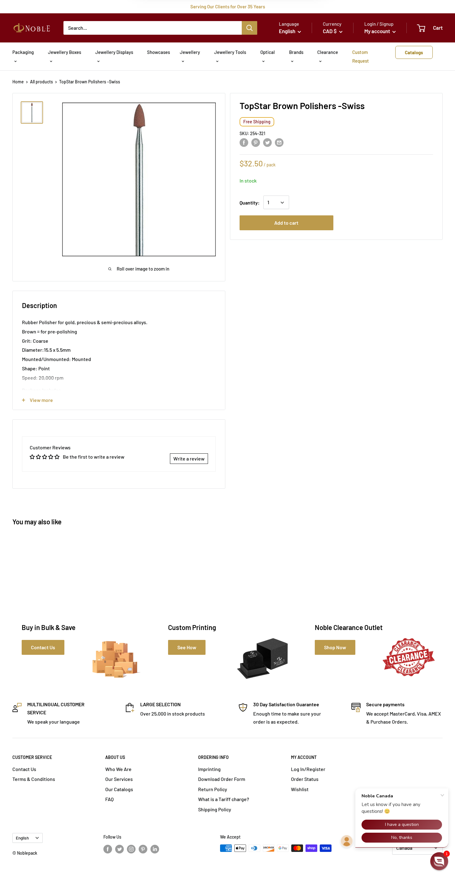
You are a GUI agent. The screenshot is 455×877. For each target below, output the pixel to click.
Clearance (327, 52)
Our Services (119, 779)
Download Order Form (221, 779)
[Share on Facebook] (244, 142)
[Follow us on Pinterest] (143, 848)
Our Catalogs (119, 789)
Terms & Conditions (33, 779)
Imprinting (209, 769)
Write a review (189, 458)
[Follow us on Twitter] (119, 848)
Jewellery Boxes (64, 52)
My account (377, 31)
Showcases (158, 52)
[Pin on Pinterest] (255, 142)
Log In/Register (308, 769)
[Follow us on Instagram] (131, 848)
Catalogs (414, 52)
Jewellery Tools (230, 52)
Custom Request (360, 56)
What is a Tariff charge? (223, 799)
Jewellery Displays (114, 52)
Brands (296, 52)
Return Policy (212, 789)
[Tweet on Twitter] (267, 142)
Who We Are (118, 769)
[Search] (249, 28)
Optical (267, 52)
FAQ (109, 799)
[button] (439, 861)
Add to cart (286, 223)
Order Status (304, 779)
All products (41, 81)
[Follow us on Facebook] (107, 848)
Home (18, 81)
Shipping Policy (214, 809)
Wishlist (300, 789)
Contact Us (24, 769)
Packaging (23, 52)
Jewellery (190, 52)
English (22, 837)
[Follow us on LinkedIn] (154, 848)
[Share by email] (279, 142)
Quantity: (250, 202)
